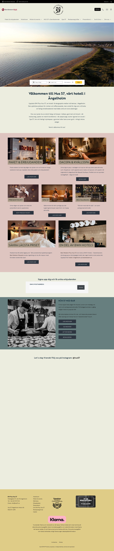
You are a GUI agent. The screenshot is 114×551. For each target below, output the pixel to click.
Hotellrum (24, 19)
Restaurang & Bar (73, 19)
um (38, 496)
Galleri (35, 512)
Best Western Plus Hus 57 (68, 253)
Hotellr (35, 496)
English (106, 1)
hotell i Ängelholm (74, 257)
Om (34, 507)
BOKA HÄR (82, 179)
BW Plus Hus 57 (40, 507)
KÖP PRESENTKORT (23, 213)
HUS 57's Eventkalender (52, 19)
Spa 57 (64, 19)
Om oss (106, 19)
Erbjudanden (36, 503)
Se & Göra (97, 19)
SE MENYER (67, 327)
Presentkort (87, 19)
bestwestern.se (87, 257)
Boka (78, 82)
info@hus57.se (16, 503)
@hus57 (76, 357)
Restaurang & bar (38, 509)
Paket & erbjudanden (12, 19)
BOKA (98, 9)
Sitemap (61, 542)
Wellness (35, 501)
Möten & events (35, 19)
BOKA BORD (67, 337)
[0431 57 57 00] (103, 10)
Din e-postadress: (37, 284)
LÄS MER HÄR (31, 177)
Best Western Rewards (9, 1)
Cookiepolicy (54, 542)
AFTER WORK (67, 332)
